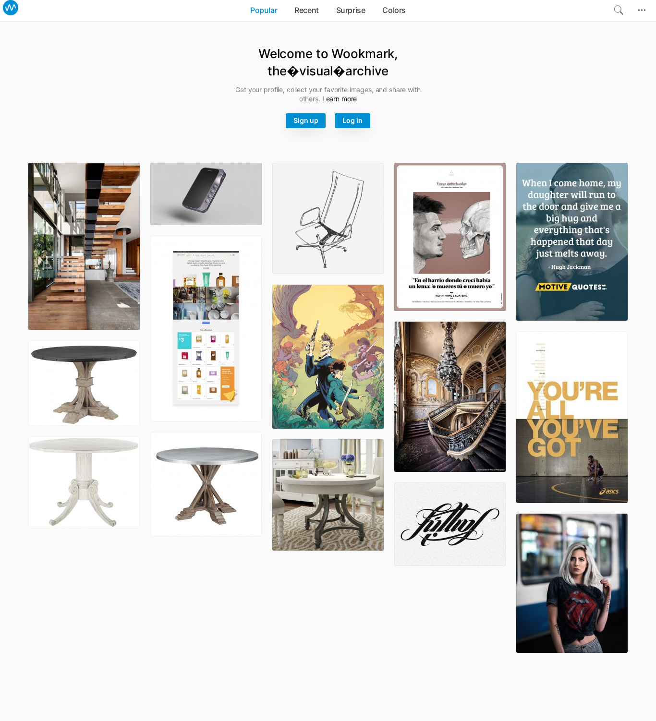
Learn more (339, 99)
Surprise (350, 10)
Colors (394, 10)
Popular (263, 10)
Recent (306, 10)
